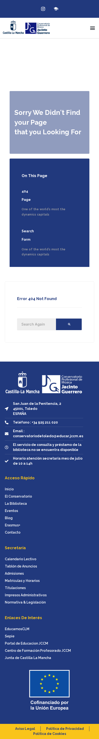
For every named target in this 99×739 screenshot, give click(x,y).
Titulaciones (15, 588)
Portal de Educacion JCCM (26, 643)
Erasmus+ (12, 525)
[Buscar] (69, 324)
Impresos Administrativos (26, 595)
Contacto (12, 532)
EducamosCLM (17, 629)
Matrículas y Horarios (22, 581)
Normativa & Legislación (25, 602)
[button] (93, 28)
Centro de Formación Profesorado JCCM (38, 651)
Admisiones (14, 573)
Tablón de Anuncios (21, 566)
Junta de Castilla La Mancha (28, 658)
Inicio (9, 489)
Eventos (11, 511)
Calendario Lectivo (20, 559)
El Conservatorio (18, 496)
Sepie (9, 636)
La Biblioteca (16, 503)
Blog (9, 518)
